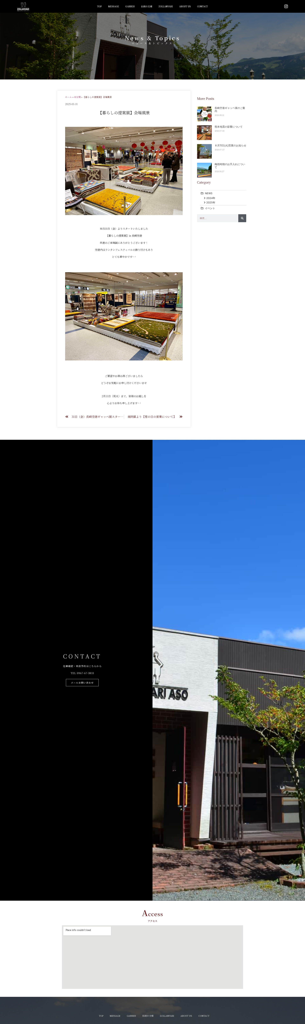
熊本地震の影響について (229, 126)
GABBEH (130, 6)
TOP (99, 6)
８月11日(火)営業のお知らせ (230, 145)
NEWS (208, 193)
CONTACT (202, 6)
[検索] (242, 218)
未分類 (77, 97)
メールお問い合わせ (82, 682)
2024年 (210, 198)
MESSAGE (113, 6)
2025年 (210, 202)
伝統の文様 (146, 6)
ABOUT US (185, 6)
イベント (210, 208)
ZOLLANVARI (166, 6)
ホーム (68, 97)
